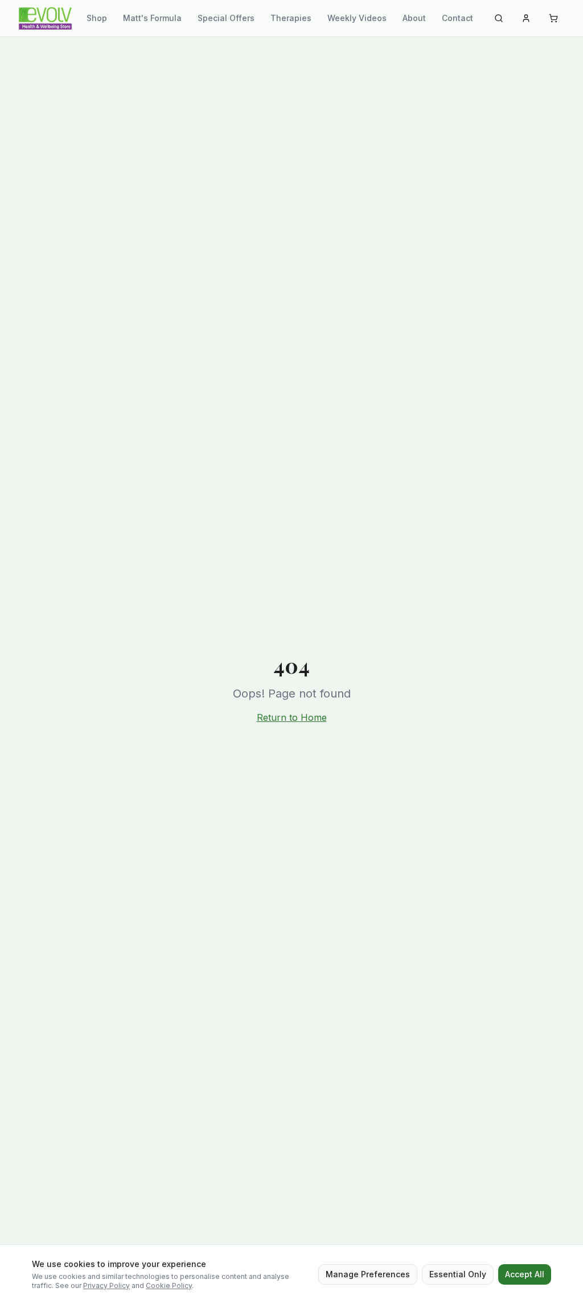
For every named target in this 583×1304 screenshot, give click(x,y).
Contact (457, 18)
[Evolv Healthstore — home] (45, 18)
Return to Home (292, 717)
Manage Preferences (368, 1274)
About (414, 18)
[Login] (526, 18)
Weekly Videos (357, 18)
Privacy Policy (106, 1285)
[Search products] (498, 18)
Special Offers (226, 18)
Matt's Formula (152, 18)
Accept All (524, 1274)
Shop (97, 18)
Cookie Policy (169, 1285)
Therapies (290, 18)
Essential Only (457, 1274)
